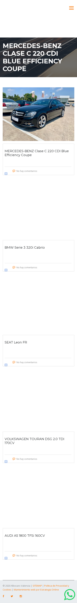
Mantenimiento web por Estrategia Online (36, 589)
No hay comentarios (26, 171)
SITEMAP (37, 585)
